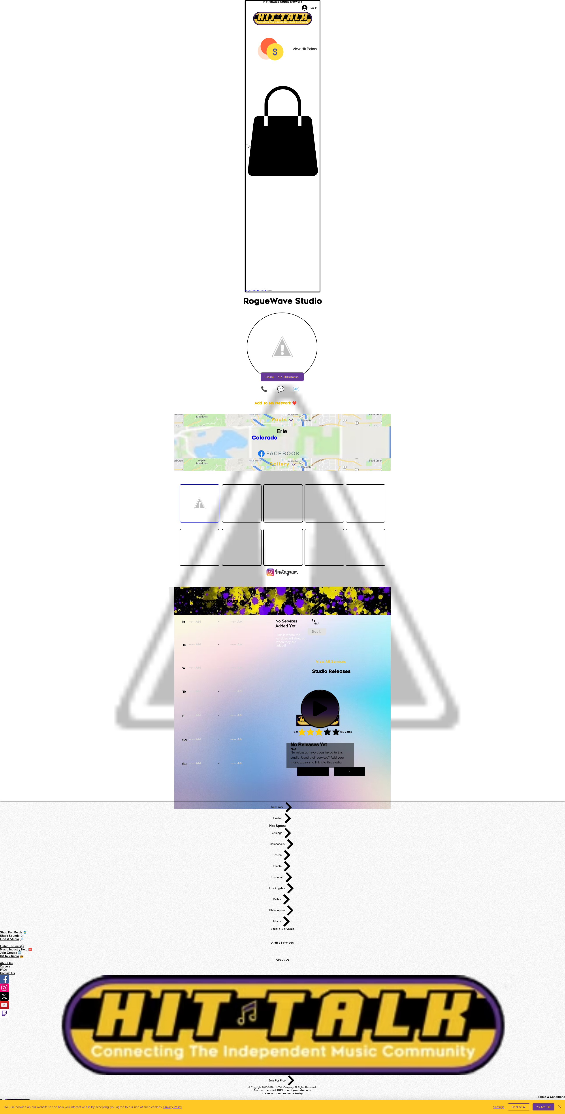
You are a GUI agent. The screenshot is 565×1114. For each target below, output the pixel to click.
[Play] (320, 708)
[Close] (559, 1106)
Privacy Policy (172, 1107)
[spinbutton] (209, 622)
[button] (282, 131)
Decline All (519, 1107)
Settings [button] (498, 1107)
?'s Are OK (543, 1107)
